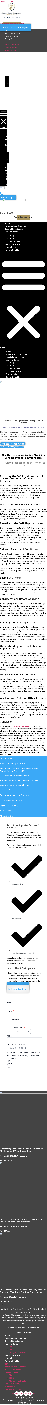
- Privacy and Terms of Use (30, 1401)
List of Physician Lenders (11, 800)
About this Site (6, 816)
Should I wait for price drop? (13, 763)
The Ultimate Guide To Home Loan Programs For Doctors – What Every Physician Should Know (23, 1290)
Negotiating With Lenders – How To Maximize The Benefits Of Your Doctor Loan (21, 1149)
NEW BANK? (5, 810)
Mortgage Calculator (11, 39)
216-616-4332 (6, 213)
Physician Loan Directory (12, 33)
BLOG (12, 80)
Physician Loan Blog (9, 805)
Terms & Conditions (13, 250)
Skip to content (6, 1)
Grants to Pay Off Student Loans (14, 785)
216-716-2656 (11, 17)
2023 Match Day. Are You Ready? (14, 775)
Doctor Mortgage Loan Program (14, 795)
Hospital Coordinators (11, 36)
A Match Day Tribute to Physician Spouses (19, 780)
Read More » (6, 1160)
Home (6, 30)
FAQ (12, 77)
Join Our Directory (12, 244)
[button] (3, 119)
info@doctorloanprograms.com (23, 1327)
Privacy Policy (8, 174)
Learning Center (9, 149)
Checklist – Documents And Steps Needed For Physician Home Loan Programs (21, 1220)
